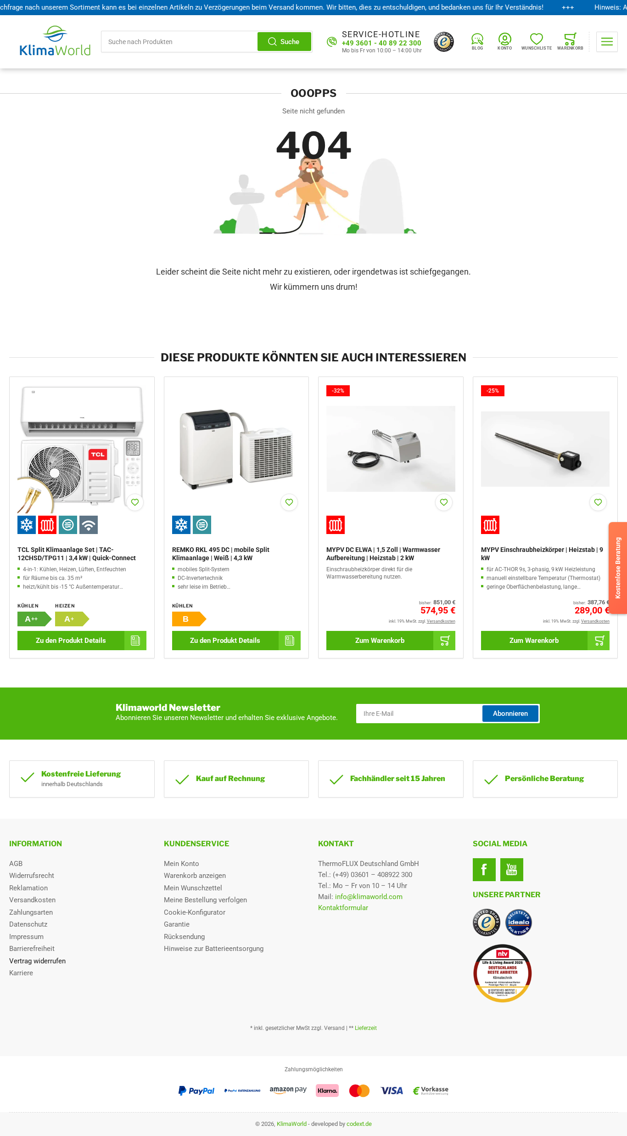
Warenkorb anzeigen (195, 876)
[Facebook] (484, 869)
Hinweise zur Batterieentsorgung (213, 949)
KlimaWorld (292, 1123)
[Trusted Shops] (444, 42)
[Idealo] (518, 922)
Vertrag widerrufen (37, 961)
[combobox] (207, 41)
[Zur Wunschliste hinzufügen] (135, 502)
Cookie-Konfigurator (194, 912)
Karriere (21, 973)
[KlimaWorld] (545, 969)
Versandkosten (32, 900)
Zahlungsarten (31, 912)
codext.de (359, 1123)
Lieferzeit (366, 1028)
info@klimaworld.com (369, 897)
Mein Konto (181, 864)
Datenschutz (28, 924)
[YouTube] (511, 869)
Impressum (26, 937)
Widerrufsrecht (31, 876)
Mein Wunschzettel (193, 888)
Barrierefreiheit (32, 949)
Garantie (177, 924)
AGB (15, 864)
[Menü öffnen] (607, 42)
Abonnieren (510, 713)
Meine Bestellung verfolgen (205, 900)
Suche (289, 42)
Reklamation (28, 888)
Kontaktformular (343, 908)
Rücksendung (184, 937)
